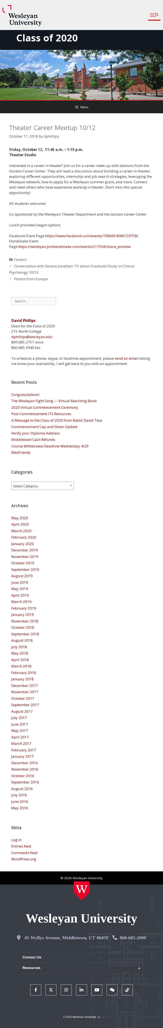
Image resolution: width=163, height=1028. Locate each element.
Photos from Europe (31, 278)
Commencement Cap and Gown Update (44, 426)
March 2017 (21, 743)
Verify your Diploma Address (35, 433)
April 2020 (20, 524)
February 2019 (23, 608)
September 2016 (25, 782)
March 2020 (21, 530)
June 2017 (19, 724)
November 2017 (24, 691)
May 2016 (19, 807)
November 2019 (24, 556)
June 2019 (19, 582)
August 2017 (22, 711)
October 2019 (22, 562)
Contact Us (31, 957)
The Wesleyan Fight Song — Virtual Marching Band (54, 400)
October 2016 (22, 775)
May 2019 (19, 588)
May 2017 (19, 730)
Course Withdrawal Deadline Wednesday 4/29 (50, 446)
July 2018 (19, 646)
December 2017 (24, 685)
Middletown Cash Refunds (33, 439)
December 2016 (24, 762)
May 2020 (19, 517)
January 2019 (22, 614)
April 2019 (20, 595)
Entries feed (21, 846)
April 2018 (20, 659)
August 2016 (22, 788)
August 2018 (22, 640)
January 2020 (22, 543)
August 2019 (22, 575)
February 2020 (23, 537)
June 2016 (19, 801)
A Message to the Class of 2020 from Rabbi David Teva (56, 420)
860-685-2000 (133, 937)
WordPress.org (23, 859)
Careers (20, 259)
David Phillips (23, 320)
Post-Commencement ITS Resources (41, 413)
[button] (154, 15)
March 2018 (21, 666)
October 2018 (22, 627)
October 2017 (22, 698)
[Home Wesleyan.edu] (82, 890)
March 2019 (21, 601)
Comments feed (24, 852)
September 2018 (25, 634)
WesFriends (21, 452)
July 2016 (19, 795)
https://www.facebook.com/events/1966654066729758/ (91, 235)
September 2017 (25, 704)
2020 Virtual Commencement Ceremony (44, 407)
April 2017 (20, 737)
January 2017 (22, 756)
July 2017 (19, 717)
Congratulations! (25, 394)
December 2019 (24, 550)
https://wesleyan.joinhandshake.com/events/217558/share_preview (74, 246)
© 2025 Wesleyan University (79, 1017)
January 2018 (22, 679)
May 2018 (19, 653)
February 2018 (23, 672)
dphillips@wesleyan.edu (31, 336)
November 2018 (24, 621)
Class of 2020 (47, 37)
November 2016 (24, 769)
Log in (16, 839)
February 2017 (23, 750)
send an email (126, 358)
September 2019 (25, 569)
